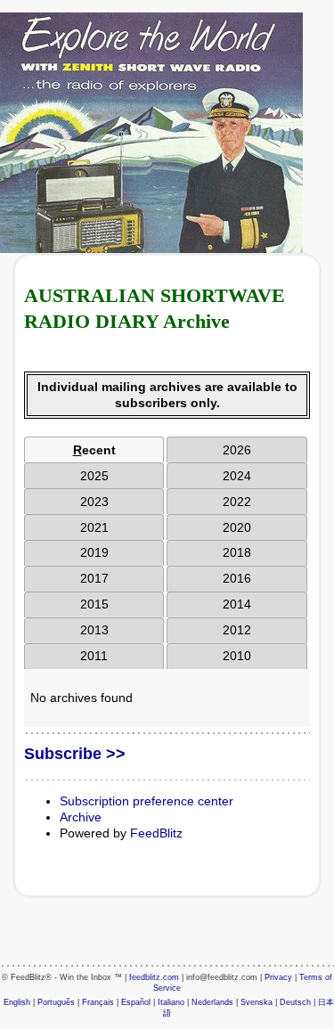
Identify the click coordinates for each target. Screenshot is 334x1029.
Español (136, 1002)
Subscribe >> (75, 754)
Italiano (171, 1002)
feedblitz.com (154, 977)
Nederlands (212, 1002)
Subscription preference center (146, 801)
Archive (81, 817)
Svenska (256, 1002)
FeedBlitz (156, 833)
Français (98, 1002)
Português (56, 1002)
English (17, 1002)
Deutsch (295, 1002)
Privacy (278, 977)
